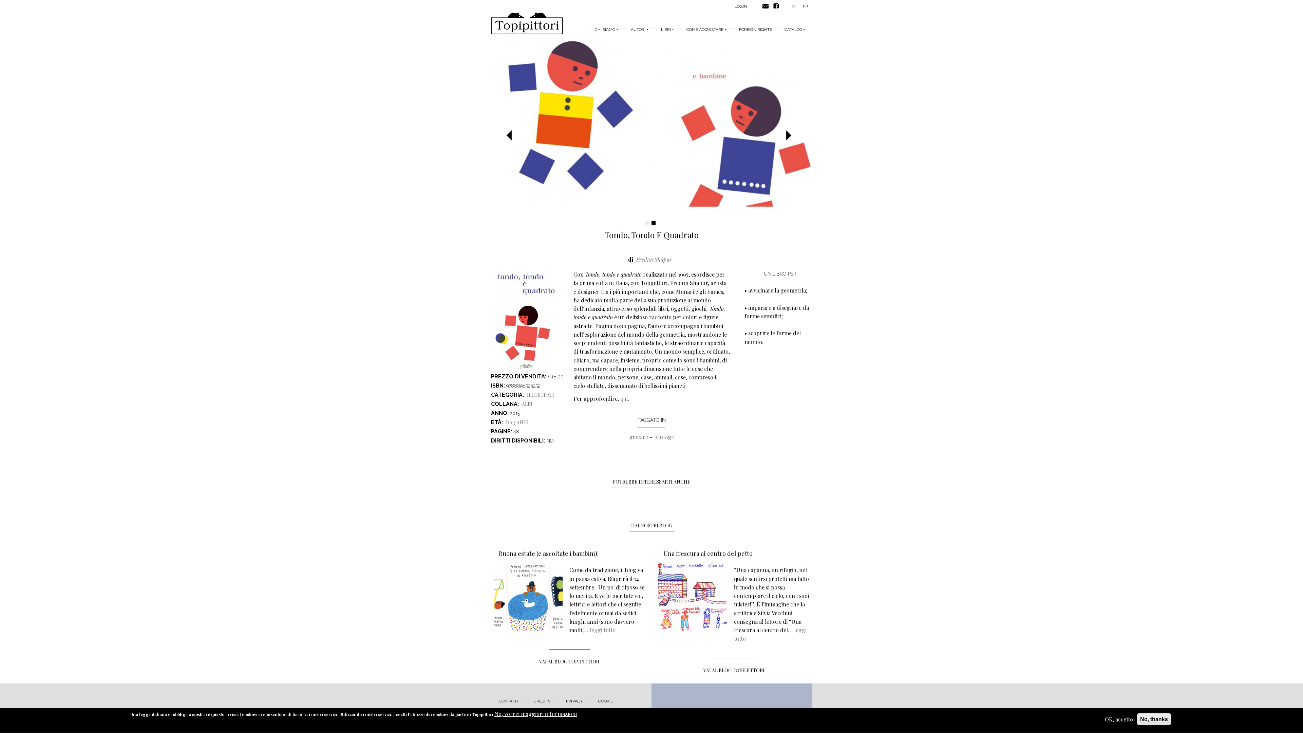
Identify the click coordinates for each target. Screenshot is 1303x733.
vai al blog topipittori (569, 661)
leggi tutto (603, 630)
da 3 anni (517, 422)
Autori (638, 29)
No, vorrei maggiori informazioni (535, 713)
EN (805, 5)
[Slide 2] (654, 223)
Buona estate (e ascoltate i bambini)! (549, 553)
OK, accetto (1119, 719)
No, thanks (1154, 719)
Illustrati (540, 395)
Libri (666, 29)
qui (624, 398)
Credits (542, 701)
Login (741, 6)
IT (794, 5)
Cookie (605, 701)
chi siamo (605, 29)
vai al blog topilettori (733, 670)
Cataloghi (796, 29)
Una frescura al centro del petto (708, 553)
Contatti (508, 701)
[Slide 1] (647, 223)
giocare (638, 436)
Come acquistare (704, 29)
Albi (527, 404)
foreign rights (755, 29)
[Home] (527, 23)
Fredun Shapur (654, 259)
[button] (511, 135)
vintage (665, 436)
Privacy (574, 701)
